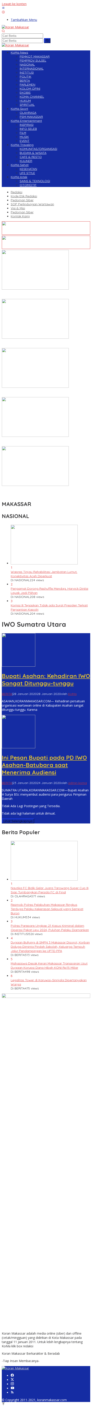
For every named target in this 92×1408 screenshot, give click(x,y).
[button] (47, 40)
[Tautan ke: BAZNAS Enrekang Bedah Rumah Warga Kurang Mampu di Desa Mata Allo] (35, 485)
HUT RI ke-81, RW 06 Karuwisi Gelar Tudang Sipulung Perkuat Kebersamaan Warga (40, 344)
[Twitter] (12, 1380)
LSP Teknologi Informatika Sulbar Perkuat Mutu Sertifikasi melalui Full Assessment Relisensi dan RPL (43, 393)
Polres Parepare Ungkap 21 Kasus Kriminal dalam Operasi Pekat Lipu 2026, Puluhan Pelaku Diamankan (50, 928)
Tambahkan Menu (24, 20)
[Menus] (3, 8)
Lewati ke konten (14, 4)
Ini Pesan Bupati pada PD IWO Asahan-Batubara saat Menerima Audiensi (44, 765)
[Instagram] (12, 1384)
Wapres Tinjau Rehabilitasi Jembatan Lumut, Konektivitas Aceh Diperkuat (44, 574)
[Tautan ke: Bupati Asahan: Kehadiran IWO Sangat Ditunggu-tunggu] (18, 665)
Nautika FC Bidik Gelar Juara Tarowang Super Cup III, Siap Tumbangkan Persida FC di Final (50, 890)
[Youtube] (12, 1388)
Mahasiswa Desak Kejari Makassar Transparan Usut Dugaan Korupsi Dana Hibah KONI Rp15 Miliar (49, 965)
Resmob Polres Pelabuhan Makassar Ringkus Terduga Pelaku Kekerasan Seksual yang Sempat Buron (47, 909)
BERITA (7, 694)
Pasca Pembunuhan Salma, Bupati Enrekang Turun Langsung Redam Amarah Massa (39, 295)
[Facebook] (12, 1375)
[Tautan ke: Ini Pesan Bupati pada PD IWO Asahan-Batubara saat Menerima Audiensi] (18, 747)
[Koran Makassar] (15, 27)
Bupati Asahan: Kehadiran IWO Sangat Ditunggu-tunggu (46, 679)
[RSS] (12, 1392)
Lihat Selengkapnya (18, 821)
